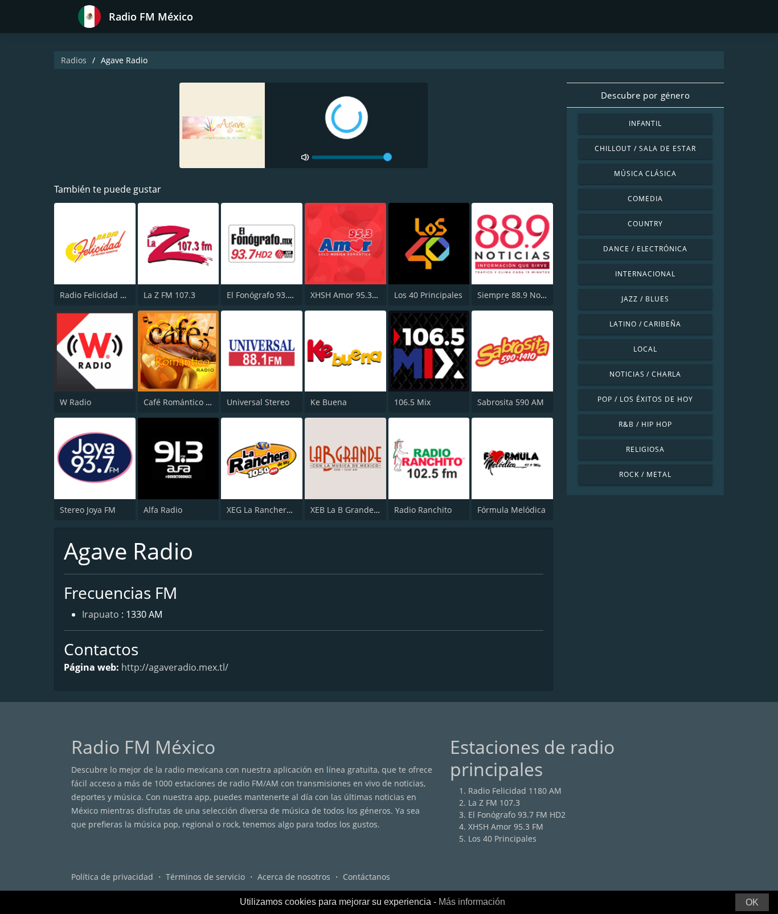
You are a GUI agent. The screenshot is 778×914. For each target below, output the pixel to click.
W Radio (75, 402)
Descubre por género (645, 95)
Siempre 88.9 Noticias (518, 294)
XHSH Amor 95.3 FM (348, 294)
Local (645, 349)
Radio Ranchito (423, 509)
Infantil (645, 123)
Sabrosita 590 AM (510, 402)
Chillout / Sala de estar (645, 148)
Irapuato (100, 614)
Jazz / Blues (645, 299)
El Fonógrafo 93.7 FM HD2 (275, 294)
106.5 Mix (412, 402)
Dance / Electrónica (645, 249)
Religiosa (645, 449)
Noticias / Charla (645, 374)
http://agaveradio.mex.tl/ (174, 667)
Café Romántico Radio (185, 402)
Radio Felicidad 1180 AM (106, 294)
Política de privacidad (112, 876)
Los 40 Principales (428, 294)
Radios (74, 60)
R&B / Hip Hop (645, 424)
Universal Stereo (258, 402)
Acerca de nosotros (293, 876)
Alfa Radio (163, 509)
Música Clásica (645, 173)
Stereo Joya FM (88, 509)
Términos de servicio (205, 876)
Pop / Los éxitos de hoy (645, 399)
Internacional (645, 274)
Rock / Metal (645, 474)
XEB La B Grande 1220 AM (359, 509)
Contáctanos (366, 876)
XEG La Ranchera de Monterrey (286, 509)
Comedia (645, 198)
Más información (472, 902)
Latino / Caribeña (645, 324)
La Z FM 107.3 (169, 294)
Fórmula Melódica (511, 509)
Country (646, 223)
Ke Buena (328, 402)
